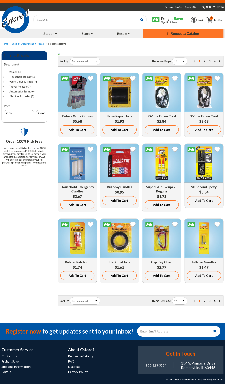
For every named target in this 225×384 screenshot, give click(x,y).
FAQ (71, 361)
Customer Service (173, 7)
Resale (41, 43)
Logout (6, 372)
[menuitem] (51, 33)
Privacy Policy (78, 372)
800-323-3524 (156, 365)
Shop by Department (23, 43)
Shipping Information (16, 366)
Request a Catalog (80, 356)
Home (5, 43)
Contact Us (190, 7)
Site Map (74, 366)
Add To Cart (77, 130)
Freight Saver (11, 361)
